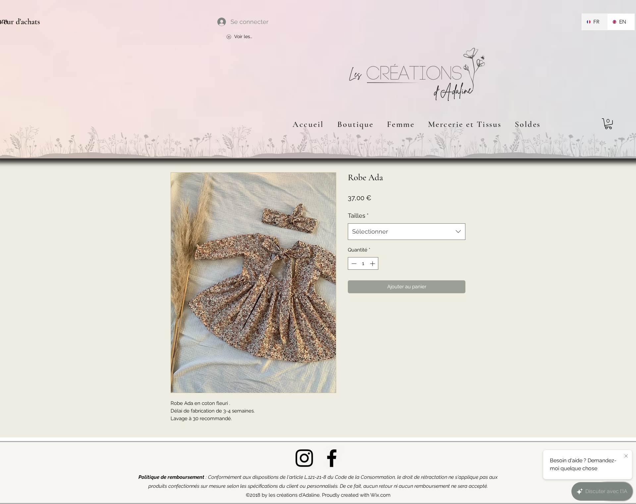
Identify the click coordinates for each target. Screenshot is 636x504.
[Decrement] (353, 263)
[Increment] (373, 263)
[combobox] (406, 231)
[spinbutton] (363, 263)
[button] (608, 123)
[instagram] (304, 458)
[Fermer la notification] (626, 456)
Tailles (358, 215)
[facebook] (332, 458)
